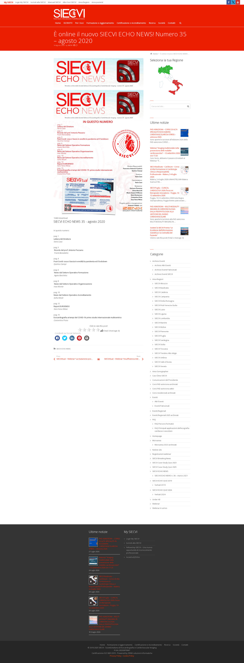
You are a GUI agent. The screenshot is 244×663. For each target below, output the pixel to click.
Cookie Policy (128, 656)
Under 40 (156, 499)
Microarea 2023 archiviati (166, 444)
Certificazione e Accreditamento (148, 645)
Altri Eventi (159, 401)
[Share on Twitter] (64, 340)
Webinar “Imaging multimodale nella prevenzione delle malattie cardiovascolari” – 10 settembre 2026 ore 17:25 (165, 152)
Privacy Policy (115, 656)
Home (102, 645)
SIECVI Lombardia (162, 318)
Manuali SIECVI (54, 2)
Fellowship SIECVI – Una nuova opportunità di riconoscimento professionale (139, 550)
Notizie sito (157, 449)
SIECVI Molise (160, 327)
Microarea (156, 440)
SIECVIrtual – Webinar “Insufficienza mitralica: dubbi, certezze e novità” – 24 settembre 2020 (123, 359)
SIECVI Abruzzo (161, 283)
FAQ (154, 419)
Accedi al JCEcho (133, 557)
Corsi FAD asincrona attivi (163, 388)
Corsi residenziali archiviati (163, 393)
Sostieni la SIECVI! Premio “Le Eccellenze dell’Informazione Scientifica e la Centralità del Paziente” (161, 232)
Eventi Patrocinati (162, 406)
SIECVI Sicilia (160, 344)
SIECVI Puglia (160, 336)
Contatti (184, 645)
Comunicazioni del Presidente (165, 380)
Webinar (156, 503)
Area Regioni (84, 2)
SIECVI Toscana (161, 349)
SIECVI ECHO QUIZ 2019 (162, 480)
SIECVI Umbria (161, 357)
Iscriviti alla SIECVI (38, 2)
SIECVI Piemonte (162, 331)
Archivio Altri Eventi (163, 265)
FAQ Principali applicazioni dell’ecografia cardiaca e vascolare (172, 429)
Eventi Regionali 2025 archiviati (165, 415)
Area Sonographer (160, 371)
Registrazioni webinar (161, 454)
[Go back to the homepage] (69, 14)
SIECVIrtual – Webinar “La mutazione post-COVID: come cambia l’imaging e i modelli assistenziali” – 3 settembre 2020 (77, 359)
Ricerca (167, 645)
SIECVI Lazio (160, 309)
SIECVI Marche (161, 322)
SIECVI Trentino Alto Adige (166, 353)
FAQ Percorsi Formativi (164, 424)
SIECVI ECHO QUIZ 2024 (162, 490)
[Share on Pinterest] (79, 340)
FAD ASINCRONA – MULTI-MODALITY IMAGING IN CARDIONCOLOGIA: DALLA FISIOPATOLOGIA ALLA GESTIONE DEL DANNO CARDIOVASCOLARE (164, 211)
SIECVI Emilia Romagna (164, 301)
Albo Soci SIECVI (69, 2)
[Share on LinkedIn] (72, 340)
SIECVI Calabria (161, 292)
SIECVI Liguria (160, 314)
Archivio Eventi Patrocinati (166, 269)
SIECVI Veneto (161, 366)
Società (176, 645)
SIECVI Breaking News (161, 458)
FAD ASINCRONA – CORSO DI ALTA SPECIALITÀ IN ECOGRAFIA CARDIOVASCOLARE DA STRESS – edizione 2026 (163, 133)
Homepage (157, 436)
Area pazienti (97, 2)
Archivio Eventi (158, 261)
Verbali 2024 (160, 494)
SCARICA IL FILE (78, 227)
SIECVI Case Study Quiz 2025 (164, 467)
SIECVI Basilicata (162, 288)
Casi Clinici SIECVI (159, 375)
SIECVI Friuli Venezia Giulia (166, 305)
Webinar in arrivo (159, 508)
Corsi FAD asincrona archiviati (165, 384)
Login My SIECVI (21, 2)
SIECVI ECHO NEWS (63, 349)
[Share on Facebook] (57, 340)
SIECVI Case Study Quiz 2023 (164, 462)
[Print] (86, 340)
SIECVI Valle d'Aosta (163, 362)
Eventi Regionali (159, 411)
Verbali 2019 (160, 485)
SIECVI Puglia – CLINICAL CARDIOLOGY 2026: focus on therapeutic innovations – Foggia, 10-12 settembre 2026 (164, 192)
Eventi (155, 397)
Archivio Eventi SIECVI (164, 274)
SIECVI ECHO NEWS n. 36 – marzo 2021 (171, 475)
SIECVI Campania (162, 296)
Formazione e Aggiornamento (119, 645)
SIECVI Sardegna (162, 340)
